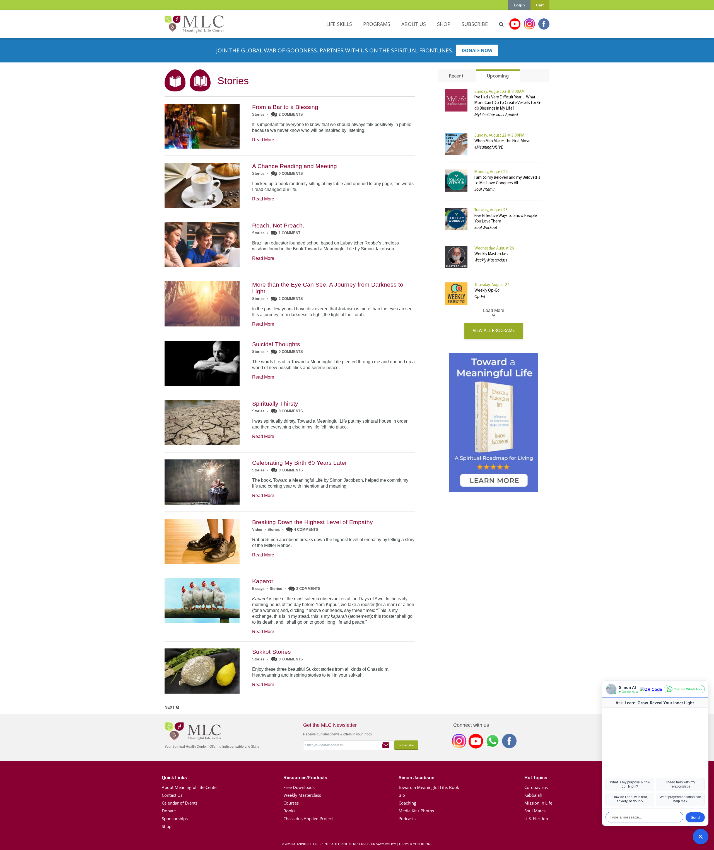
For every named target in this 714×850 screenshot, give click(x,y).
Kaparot (262, 581)
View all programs (494, 330)
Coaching (407, 803)
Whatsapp (492, 742)
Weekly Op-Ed (487, 291)
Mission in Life (538, 803)
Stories (258, 114)
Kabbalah (533, 795)
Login (519, 5)
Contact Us (172, 795)
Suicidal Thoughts (276, 344)
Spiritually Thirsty (275, 403)
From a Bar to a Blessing (285, 107)
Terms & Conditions (415, 844)
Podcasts (407, 818)
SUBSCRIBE (475, 24)
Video (257, 529)
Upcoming (498, 76)
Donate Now (477, 50)
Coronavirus (536, 787)
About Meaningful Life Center (190, 787)
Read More (263, 139)
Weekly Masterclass (491, 254)
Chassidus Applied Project (308, 818)
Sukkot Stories (271, 651)
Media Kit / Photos (416, 810)
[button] (700, 836)
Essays (258, 589)
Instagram (529, 24)
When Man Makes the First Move (502, 141)
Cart (540, 5)
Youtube (514, 24)
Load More (493, 310)
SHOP (443, 24)
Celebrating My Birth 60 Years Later (299, 462)
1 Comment (289, 233)
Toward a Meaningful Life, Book (429, 787)
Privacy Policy (383, 844)
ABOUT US (413, 24)
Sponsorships (175, 818)
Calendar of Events (179, 803)
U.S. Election (536, 818)
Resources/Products (305, 777)
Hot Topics (535, 777)
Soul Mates (535, 810)
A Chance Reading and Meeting (294, 166)
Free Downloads (299, 787)
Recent (456, 76)
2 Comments (291, 114)
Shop (167, 826)
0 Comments (291, 173)
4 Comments (306, 529)
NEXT (170, 707)
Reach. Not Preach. (278, 225)
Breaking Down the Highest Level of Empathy (312, 522)
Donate (169, 810)
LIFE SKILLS (339, 24)
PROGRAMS (376, 24)
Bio (402, 795)
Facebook (543, 24)
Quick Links (174, 777)
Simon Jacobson (417, 777)
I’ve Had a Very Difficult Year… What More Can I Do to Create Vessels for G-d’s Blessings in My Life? (508, 103)
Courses (291, 803)
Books (289, 810)
